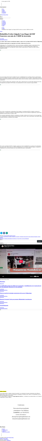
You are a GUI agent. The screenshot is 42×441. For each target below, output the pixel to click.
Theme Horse (6, 439)
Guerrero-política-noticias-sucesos (9, 235)
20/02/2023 (2, 301)
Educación (4, 23)
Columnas (4, 21)
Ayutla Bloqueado (4, 305)
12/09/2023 (2, 289)
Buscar (1, 16)
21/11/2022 (2, 38)
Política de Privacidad (6, 431)
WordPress (9, 440)
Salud (3, 25)
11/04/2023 (2, 295)
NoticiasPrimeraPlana (3, 39)
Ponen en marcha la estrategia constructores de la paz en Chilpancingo (16, 293)
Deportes (3, 24)
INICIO (3, 20)
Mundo (3, 10)
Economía (4, 22)
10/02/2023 (2, 307)
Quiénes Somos (5, 429)
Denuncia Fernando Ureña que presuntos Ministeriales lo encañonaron (16, 299)
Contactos (4, 430)
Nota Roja (4, 12)
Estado (1, 31)
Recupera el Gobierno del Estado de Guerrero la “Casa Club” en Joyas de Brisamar (14, 238)
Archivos (1, 242)
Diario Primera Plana (10, 437)
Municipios (4, 11)
